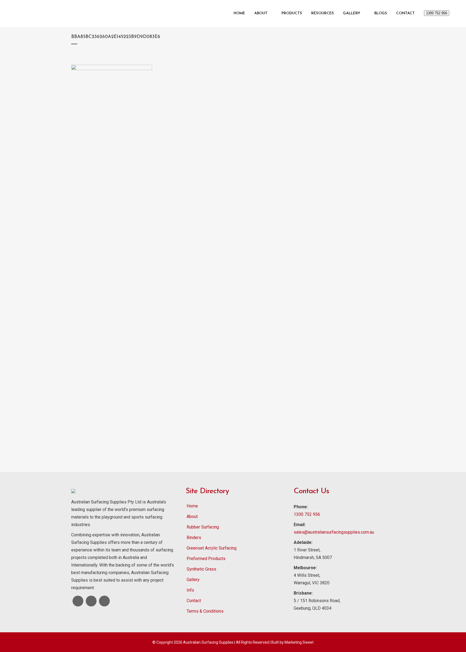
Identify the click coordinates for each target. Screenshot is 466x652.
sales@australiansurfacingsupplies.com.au (334, 532)
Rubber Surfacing (203, 527)
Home (192, 506)
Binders (194, 537)
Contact (194, 600)
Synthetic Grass (201, 569)
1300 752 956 (436, 13)
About (192, 516)
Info (190, 590)
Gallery (193, 579)
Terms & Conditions (205, 611)
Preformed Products (206, 558)
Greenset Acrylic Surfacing (212, 548)
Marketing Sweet (299, 642)
